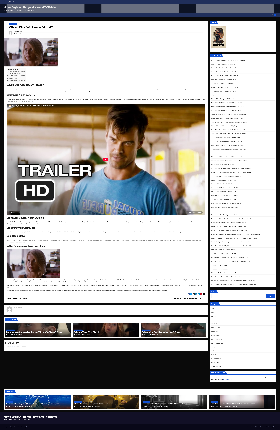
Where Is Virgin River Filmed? (17, 298)
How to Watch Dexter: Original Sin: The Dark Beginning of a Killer (228, 129)
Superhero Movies (216, 358)
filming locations (227, 379)
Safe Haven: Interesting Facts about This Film (223, 249)
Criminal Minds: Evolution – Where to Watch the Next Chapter (227, 106)
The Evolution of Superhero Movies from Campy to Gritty (226, 176)
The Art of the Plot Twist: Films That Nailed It (223, 83)
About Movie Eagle (18, 15)
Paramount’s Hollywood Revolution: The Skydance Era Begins (228, 60)
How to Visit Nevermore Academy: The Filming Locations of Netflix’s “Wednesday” (233, 280)
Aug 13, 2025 (11, 406)
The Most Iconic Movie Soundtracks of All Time (223, 199)
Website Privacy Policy (46, 15)
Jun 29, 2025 (147, 406)
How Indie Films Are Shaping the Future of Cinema (224, 87)
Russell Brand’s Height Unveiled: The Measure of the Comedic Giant (229, 230)
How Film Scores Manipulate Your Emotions (223, 64)
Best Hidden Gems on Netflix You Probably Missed (224, 207)
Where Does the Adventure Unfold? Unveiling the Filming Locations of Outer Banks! (233, 284)
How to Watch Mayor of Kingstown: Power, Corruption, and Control (229, 153)
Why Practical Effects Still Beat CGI (220, 95)
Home (7, 15)
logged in (14, 346)
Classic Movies (215, 323)
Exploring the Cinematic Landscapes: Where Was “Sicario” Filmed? (34, 332)
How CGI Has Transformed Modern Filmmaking (223, 191)
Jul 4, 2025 (78, 406)
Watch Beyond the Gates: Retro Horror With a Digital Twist (226, 102)
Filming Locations (13, 23)
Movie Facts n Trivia (216, 339)
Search (213, 291)
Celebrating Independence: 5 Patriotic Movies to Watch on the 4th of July (230, 261)
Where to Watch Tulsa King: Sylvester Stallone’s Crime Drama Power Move (231, 168)
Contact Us (32, 15)
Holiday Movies (215, 335)
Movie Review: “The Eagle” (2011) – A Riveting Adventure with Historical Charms (232, 245)
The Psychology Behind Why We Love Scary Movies (225, 71)
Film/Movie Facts (215, 327)
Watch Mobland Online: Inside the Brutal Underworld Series (227, 157)
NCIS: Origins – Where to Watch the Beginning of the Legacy (227, 145)
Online (213, 347)
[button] (272, 15)
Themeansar (28, 426)
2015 (212, 312)
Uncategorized (215, 362)
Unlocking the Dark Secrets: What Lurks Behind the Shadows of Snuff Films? (231, 257)
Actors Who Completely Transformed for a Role (223, 180)
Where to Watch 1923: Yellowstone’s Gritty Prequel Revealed (227, 126)
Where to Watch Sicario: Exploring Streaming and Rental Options (228, 222)
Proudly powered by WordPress (10, 426)
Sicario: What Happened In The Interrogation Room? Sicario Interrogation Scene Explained (235, 234)
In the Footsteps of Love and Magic (16, 80)
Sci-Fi (213, 351)
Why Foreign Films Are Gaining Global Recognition (225, 75)
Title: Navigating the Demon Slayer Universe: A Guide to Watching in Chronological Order (235, 242)
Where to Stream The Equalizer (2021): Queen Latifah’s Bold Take (228, 149)
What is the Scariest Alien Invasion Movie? (222, 211)
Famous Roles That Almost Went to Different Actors (225, 68)
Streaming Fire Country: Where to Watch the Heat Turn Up (226, 141)
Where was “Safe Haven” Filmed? (16, 71)
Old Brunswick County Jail (14, 77)
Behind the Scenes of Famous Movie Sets (222, 164)
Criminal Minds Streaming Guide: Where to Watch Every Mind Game (229, 122)
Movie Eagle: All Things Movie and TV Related (30, 7)
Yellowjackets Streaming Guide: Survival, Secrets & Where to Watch (229, 160)
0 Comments (30, 406)
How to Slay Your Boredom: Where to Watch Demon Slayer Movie (228, 276)
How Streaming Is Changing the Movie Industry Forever (226, 203)
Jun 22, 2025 (215, 406)
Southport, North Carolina (14, 73)
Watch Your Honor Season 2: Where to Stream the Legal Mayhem (228, 114)
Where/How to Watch (217, 366)
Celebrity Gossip (215, 320)
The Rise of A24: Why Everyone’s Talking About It (224, 187)
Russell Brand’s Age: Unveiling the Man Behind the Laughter (227, 215)
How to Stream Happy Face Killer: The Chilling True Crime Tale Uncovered (231, 172)
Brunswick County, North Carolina (16, 75)
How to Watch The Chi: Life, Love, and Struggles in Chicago (227, 118)
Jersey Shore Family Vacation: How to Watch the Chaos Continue (228, 133)
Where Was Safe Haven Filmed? (220, 269)
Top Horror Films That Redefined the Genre (222, 184)
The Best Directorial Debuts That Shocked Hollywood (225, 137)
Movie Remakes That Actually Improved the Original (225, 79)
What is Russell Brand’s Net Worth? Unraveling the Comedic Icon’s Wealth (231, 218)
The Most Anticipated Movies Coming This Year (224, 91)
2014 (212, 308)
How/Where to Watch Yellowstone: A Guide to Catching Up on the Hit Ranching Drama (234, 238)
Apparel (213, 316)
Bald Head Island (12, 78)
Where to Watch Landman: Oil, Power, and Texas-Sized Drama (227, 110)
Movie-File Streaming (217, 343)
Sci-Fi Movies (215, 354)
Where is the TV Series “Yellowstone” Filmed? (189, 298)
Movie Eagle (19, 31)
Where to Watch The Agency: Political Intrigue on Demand (226, 99)
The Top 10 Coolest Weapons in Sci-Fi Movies (223, 253)
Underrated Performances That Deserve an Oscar (224, 195)
